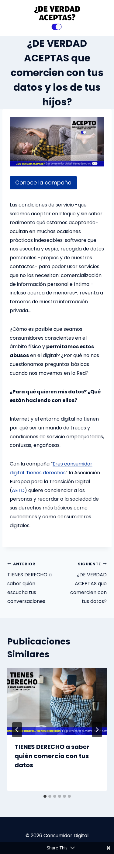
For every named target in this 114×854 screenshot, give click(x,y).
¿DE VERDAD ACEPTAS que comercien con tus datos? (88, 583)
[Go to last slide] (17, 729)
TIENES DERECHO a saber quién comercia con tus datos (52, 756)
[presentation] (57, 701)
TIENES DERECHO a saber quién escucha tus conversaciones (29, 583)
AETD (18, 490)
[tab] (45, 796)
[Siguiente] (97, 729)
